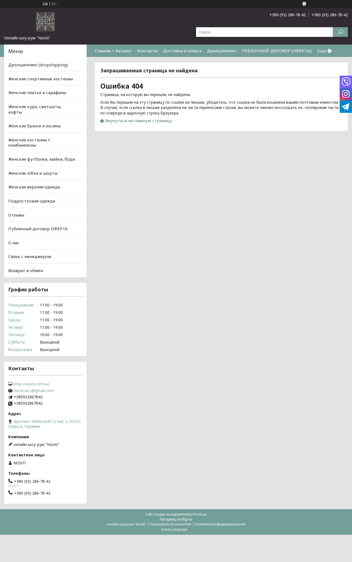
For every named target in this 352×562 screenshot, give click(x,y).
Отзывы (16, 214)
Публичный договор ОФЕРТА (38, 228)
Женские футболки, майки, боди (41, 159)
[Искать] (340, 32)
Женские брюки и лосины (34, 125)
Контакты (147, 50)
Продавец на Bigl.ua (176, 519)
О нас (13, 242)
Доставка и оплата (182, 50)
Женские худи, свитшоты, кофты (35, 109)
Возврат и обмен (25, 270)
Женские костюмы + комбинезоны (29, 142)
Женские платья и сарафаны (37, 92)
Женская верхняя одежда (34, 187)
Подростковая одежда (31, 201)
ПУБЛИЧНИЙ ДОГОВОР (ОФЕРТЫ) (277, 50)
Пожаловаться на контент (170, 524)
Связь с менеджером (29, 256)
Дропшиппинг (221, 50)
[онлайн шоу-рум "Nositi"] (45, 21)
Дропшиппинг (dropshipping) (38, 64)
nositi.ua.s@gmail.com (34, 390)
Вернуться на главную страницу (138, 120)
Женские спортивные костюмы (40, 78)
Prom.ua (200, 514)
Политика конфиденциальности (220, 524)
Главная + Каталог (113, 50)
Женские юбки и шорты (32, 173)
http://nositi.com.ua (31, 384)
